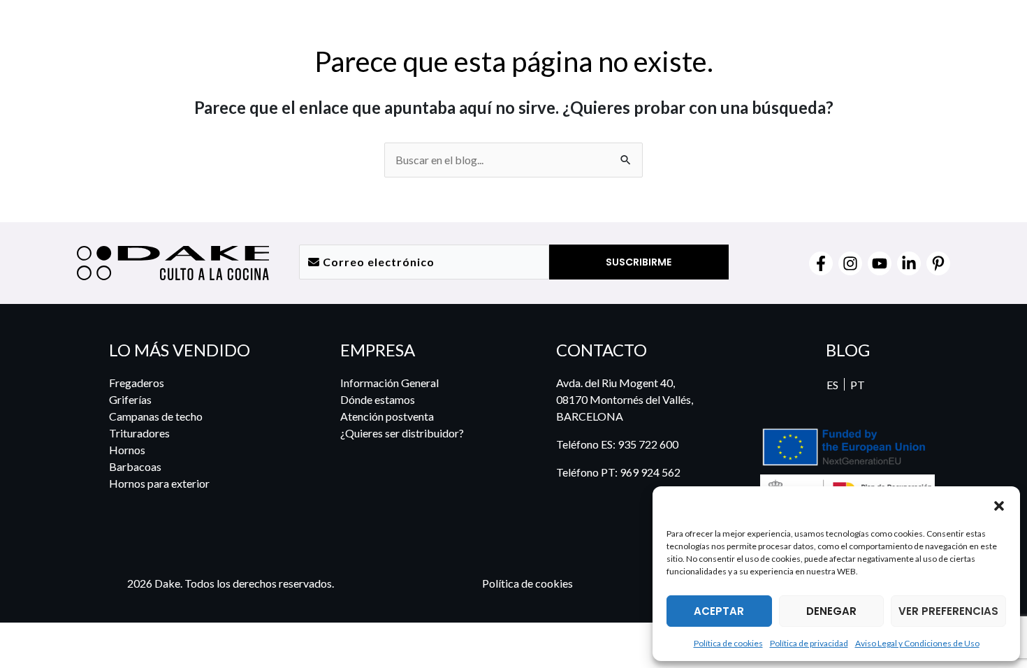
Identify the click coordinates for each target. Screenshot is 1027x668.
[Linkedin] (909, 263)
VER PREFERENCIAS (948, 611)
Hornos (127, 449)
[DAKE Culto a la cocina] (701, 504)
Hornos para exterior (159, 483)
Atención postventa (387, 416)
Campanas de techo (156, 416)
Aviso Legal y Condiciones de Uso (917, 643)
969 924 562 (650, 472)
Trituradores (139, 433)
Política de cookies (728, 643)
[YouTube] (879, 263)
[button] (999, 505)
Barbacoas (135, 466)
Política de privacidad (809, 643)
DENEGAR (831, 611)
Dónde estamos (377, 399)
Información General (389, 382)
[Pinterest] (938, 263)
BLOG (848, 350)
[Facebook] (821, 263)
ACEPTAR (719, 611)
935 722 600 (648, 444)
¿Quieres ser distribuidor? (402, 433)
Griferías (130, 399)
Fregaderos (136, 382)
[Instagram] (850, 263)
